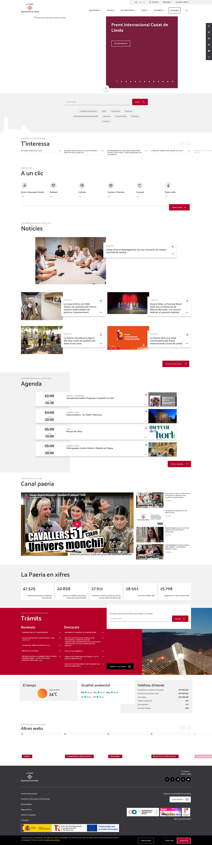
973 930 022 (183, 693)
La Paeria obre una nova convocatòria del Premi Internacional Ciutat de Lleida (166, 340)
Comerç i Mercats (115, 192)
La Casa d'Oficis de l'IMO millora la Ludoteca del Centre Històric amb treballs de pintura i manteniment (80, 308)
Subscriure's (178, 799)
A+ (136, 2)
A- (144, 2)
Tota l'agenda (177, 464)
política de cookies (52, 840)
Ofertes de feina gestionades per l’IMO (86, 116)
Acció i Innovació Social (32, 192)
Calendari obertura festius (88, 111)
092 (186, 708)
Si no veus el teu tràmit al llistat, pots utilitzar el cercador (131, 613)
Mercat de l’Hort (74, 431)
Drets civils (170, 192)
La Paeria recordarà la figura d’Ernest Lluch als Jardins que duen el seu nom (79, 340)
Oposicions (106, 116)
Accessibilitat (26, 804)
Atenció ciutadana (28, 815)
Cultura (82, 192)
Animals (53, 192)
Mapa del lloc (26, 809)
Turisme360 (115, 756)
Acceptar (184, 840)
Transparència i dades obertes (79, 756)
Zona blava (134, 116)
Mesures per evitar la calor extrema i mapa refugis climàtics (81, 152)
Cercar (178, 618)
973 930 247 (183, 690)
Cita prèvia (128, 111)
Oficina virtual (115, 111)
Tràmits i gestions (118, 666)
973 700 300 (183, 697)
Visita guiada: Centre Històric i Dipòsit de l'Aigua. (89, 448)
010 (186, 701)
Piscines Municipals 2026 (31, 151)
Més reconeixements (182, 819)
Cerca (137, 102)
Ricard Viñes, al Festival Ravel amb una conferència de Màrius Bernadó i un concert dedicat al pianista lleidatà (166, 308)
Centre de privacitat (29, 793)
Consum (140, 192)
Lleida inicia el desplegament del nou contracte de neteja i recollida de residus (136, 251)
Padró (104, 111)
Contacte (24, 820)
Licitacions (106, 121)
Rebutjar (170, 840)
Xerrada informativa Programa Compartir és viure (90, 398)
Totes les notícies (173, 364)
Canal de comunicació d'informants (35, 799)
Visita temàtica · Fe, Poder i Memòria (84, 414)
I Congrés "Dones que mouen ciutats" (166, 151)
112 (186, 704)
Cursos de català (121, 116)
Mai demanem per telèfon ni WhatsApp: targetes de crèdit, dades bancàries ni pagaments (124, 153)
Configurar (146, 840)
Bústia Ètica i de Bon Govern (164, 756)
